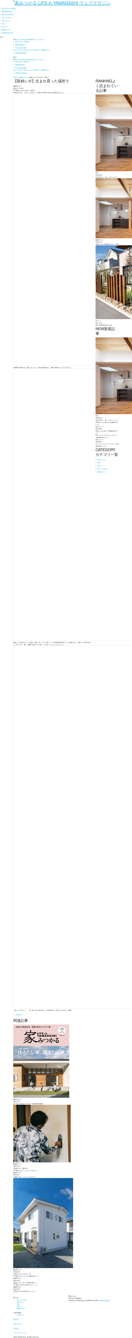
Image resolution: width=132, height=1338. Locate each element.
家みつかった (6, 20)
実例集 (7, 11)
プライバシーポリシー (20, 1332)
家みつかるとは (9, 8)
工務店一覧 (20, 1315)
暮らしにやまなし (7, 17)
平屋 (3, 23)
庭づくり (4, 27)
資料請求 (8, 33)
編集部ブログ (6, 30)
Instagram (16, 1328)
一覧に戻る (18, 1015)
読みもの (7, 14)
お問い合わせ (17, 1324)
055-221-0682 (105, 1300)
